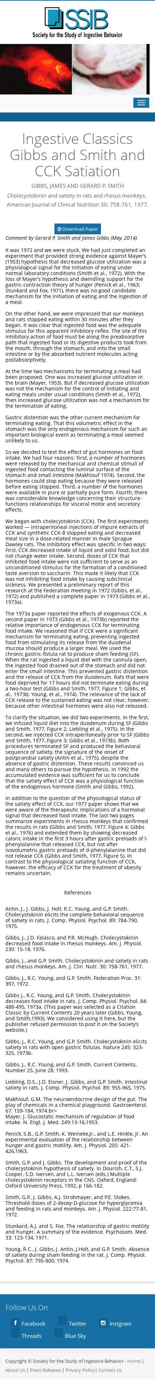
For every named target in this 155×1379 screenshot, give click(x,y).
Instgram (121, 1323)
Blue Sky (75, 1335)
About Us (15, 1370)
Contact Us (110, 1370)
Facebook (33, 1323)
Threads (31, 1335)
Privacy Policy (80, 1370)
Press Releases (45, 1370)
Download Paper (79, 229)
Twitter (77, 1323)
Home (134, 1361)
